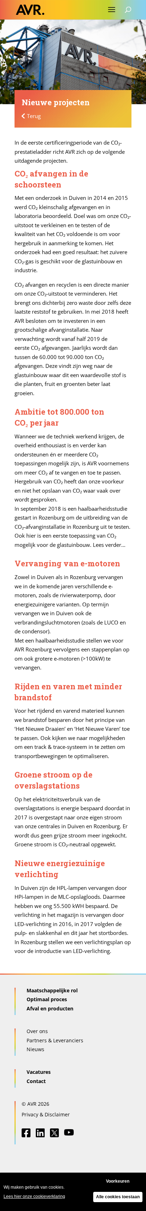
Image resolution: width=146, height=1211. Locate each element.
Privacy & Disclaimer (46, 1114)
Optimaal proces (47, 999)
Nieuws (35, 1049)
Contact (36, 1081)
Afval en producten (50, 1008)
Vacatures (39, 1072)
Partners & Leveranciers (55, 1040)
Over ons (37, 1031)
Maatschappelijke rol (52, 990)
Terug (34, 115)
